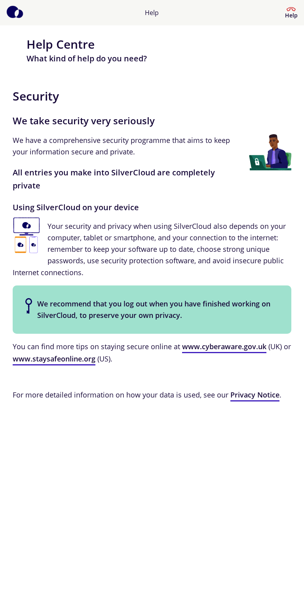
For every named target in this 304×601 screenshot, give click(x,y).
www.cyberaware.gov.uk (224, 346)
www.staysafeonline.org (54, 358)
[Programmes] (15, 12)
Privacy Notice (254, 394)
